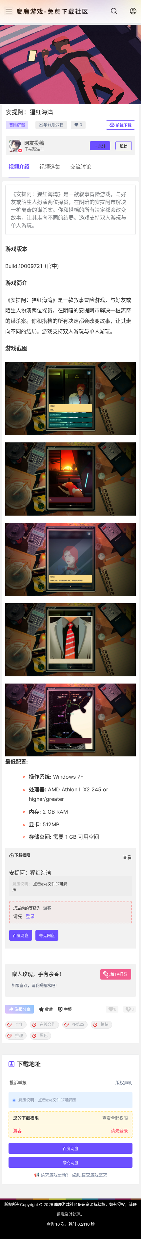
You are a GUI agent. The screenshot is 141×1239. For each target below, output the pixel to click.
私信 (124, 146)
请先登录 (119, 1130)
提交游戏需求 (93, 1174)
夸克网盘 (47, 935)
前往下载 (123, 125)
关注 (102, 146)
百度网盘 (21, 935)
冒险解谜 (17, 125)
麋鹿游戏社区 (65, 1204)
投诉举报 (18, 1082)
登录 (30, 916)
